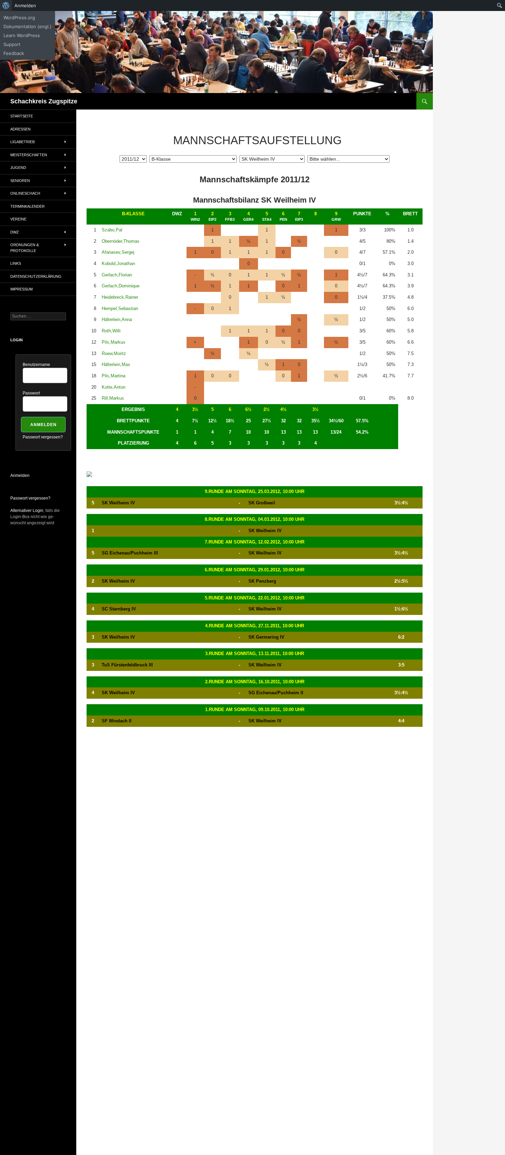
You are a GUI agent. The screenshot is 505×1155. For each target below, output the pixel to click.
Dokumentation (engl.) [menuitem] (27, 26)
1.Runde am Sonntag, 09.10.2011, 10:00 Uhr (254, 709)
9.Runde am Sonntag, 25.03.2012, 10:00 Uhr (254, 491)
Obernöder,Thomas (120, 241)
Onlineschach (25, 193)
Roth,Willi (111, 330)
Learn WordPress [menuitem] (21, 35)
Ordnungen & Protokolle (24, 248)
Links (15, 263)
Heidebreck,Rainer (120, 297)
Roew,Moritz (114, 353)
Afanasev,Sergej (118, 252)
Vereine (18, 219)
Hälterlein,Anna (117, 319)
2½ (266, 409)
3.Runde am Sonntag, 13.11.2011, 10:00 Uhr (254, 653)
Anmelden (20, 475)
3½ (195, 409)
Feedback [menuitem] (13, 53)
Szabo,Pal (112, 229)
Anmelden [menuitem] (25, 5)
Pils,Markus (113, 342)
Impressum (21, 289)
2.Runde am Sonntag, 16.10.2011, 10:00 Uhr (254, 681)
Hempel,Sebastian (120, 308)
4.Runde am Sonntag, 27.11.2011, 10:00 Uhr (254, 625)
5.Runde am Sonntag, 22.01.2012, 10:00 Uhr (254, 598)
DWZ (14, 232)
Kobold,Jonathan (118, 263)
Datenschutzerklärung (35, 276)
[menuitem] (6, 5)
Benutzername (36, 364)
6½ (248, 409)
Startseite (21, 116)
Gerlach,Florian (117, 274)
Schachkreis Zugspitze (43, 101)
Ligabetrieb (22, 142)
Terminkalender (27, 206)
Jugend (18, 167)
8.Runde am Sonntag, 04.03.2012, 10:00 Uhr (254, 519)
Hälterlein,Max (116, 364)
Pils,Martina (113, 375)
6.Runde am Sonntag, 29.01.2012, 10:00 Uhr (254, 569)
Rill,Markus (113, 398)
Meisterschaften (28, 155)
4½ (283, 409)
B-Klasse (133, 213)
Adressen (20, 129)
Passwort (31, 393)
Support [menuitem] (12, 44)
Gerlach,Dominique (120, 285)
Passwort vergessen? (43, 437)
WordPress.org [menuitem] (19, 17)
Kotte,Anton (113, 387)
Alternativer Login (26, 510)
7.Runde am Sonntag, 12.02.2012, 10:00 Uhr (254, 542)
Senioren (20, 181)
